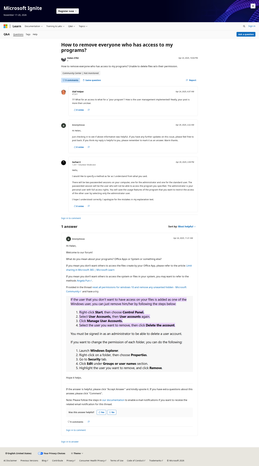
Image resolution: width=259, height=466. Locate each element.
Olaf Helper (78, 91)
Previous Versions (29, 460)
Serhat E (76, 162)
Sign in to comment (71, 218)
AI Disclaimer (10, 460)
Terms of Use (116, 460)
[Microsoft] (5, 26)
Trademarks (155, 460)
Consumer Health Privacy (91, 460)
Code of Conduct (135, 460)
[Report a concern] (88, 110)
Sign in (251, 26)
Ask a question (246, 34)
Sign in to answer (70, 441)
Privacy (70, 460)
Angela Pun (83, 280)
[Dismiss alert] (253, 6)
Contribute (57, 460)
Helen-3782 (73, 58)
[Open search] (244, 26)
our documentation (113, 400)
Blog (44, 460)
